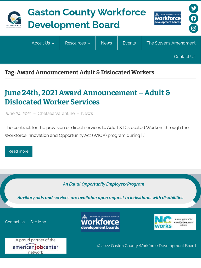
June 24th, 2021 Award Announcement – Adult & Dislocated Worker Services (87, 97)
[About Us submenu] (52, 43)
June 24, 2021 (18, 113)
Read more (18, 151)
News (87, 113)
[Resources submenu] (88, 43)
